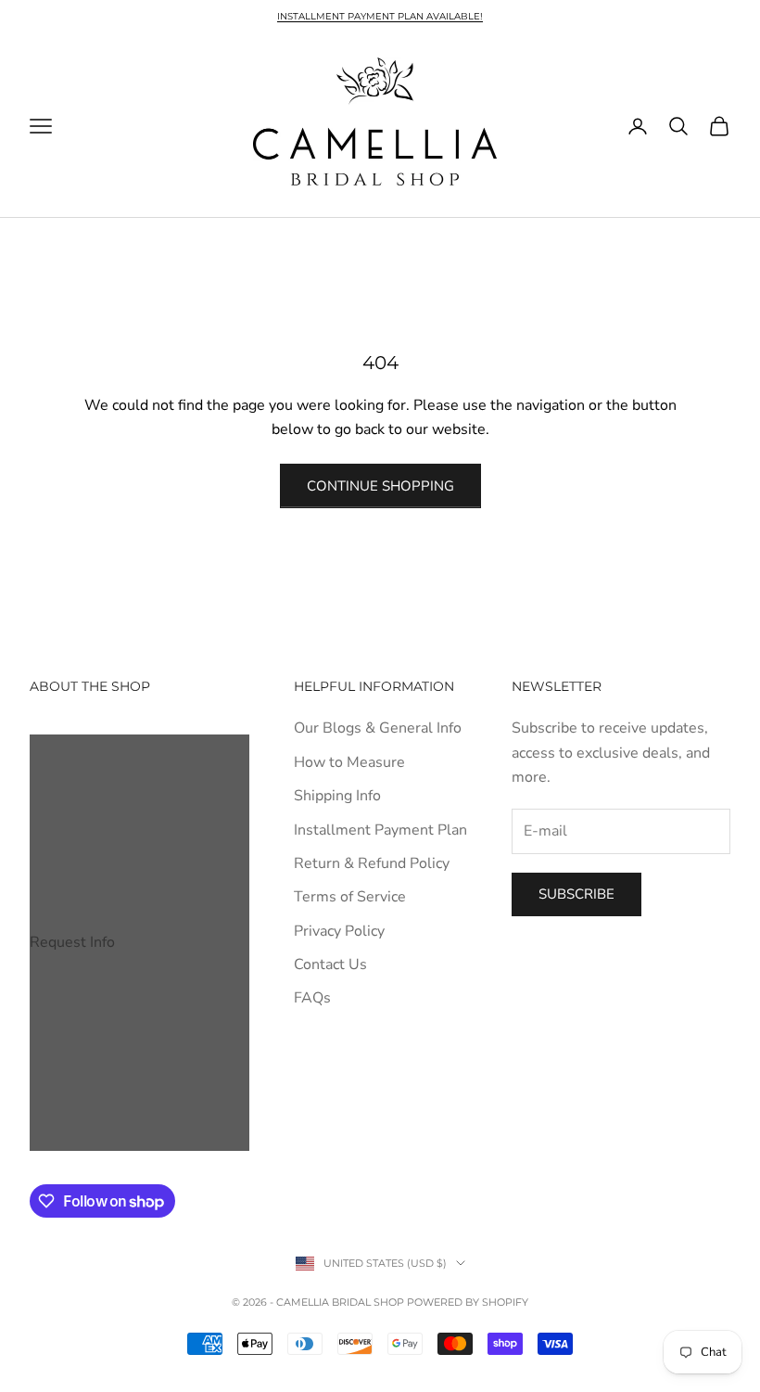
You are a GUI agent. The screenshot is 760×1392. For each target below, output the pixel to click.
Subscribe (576, 894)
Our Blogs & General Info (378, 728)
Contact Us (330, 964)
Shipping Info (337, 795)
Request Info (72, 942)
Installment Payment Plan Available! (380, 16)
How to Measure (349, 762)
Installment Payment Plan (380, 830)
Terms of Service (350, 897)
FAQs (312, 998)
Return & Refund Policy (372, 863)
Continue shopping (380, 486)
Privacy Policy (339, 931)
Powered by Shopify (467, 1302)
